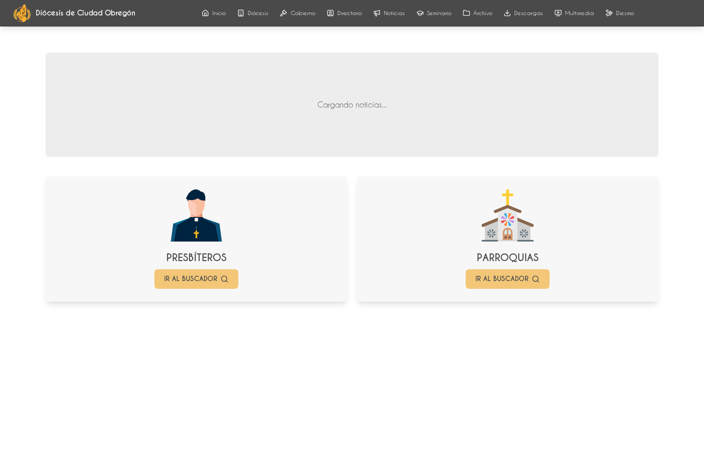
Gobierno (302, 12)
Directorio (349, 12)
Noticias (394, 12)
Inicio (219, 12)
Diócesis (258, 12)
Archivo (482, 12)
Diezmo (625, 12)
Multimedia (579, 12)
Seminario (439, 12)
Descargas (528, 12)
